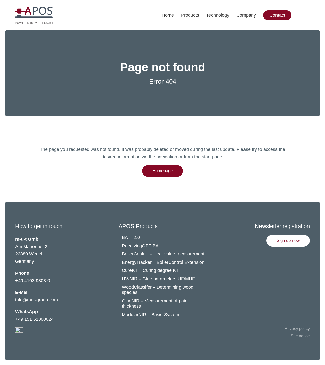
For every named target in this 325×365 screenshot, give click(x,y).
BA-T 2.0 (131, 237)
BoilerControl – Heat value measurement (163, 253)
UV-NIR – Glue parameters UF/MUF (159, 278)
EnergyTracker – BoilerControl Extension (163, 262)
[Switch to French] (313, 15)
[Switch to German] (313, 5)
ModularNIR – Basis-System (150, 314)
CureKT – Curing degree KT (150, 270)
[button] (288, 241)
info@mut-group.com (36, 299)
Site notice (300, 336)
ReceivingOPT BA (140, 245)
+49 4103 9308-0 (32, 280)
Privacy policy (297, 328)
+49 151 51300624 (34, 319)
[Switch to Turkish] (313, 25)
